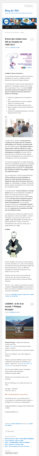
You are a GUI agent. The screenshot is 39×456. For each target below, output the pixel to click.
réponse (8, 425)
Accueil (7, 27)
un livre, (11, 346)
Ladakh (32, 294)
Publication (18, 423)
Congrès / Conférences (23, 294)
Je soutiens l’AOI (16, 27)
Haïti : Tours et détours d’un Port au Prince (17, 446)
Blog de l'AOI (12, 10)
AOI (18, 47)
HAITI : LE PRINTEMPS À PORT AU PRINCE (17, 442)
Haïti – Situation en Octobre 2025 (14, 444)
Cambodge (14, 294)
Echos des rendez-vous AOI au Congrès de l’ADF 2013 (16, 41)
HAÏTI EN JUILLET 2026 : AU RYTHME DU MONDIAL (19, 438)
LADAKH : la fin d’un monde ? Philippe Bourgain (14, 306)
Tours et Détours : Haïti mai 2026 (14, 440)
